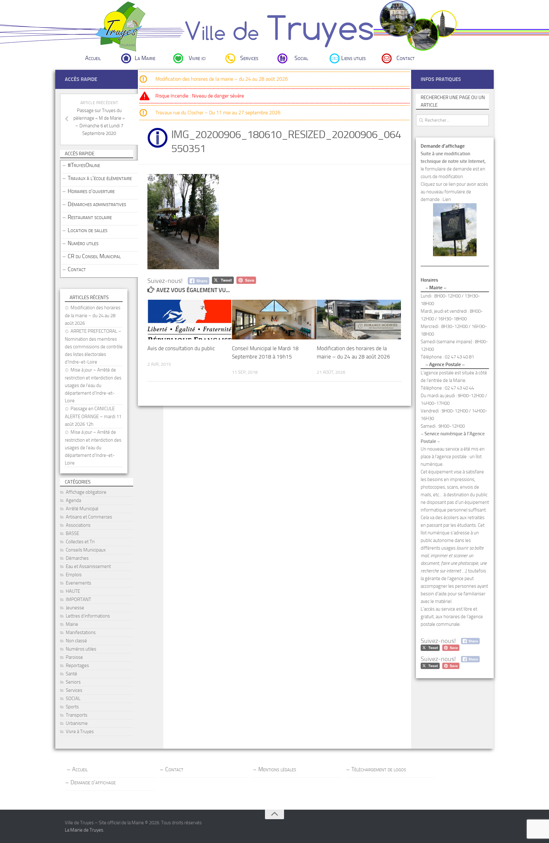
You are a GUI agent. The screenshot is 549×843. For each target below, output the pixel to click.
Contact (405, 58)
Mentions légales (277, 769)
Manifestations (81, 632)
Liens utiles (353, 58)
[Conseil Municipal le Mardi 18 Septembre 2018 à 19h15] (274, 319)
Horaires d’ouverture (91, 191)
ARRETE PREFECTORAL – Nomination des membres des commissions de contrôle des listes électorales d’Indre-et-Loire (94, 346)
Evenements (78, 583)
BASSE (72, 533)
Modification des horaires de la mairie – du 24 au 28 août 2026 (221, 79)
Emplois (74, 575)
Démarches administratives (97, 204)
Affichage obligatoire (86, 492)
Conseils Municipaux (86, 550)
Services (249, 58)
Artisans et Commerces (89, 517)
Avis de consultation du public (181, 348)
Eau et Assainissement (88, 566)
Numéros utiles (81, 649)
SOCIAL (73, 698)
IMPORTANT (78, 599)
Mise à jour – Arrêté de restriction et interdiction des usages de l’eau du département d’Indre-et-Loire (93, 385)
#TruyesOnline (84, 165)
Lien (447, 199)
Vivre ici (197, 58)
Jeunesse (75, 608)
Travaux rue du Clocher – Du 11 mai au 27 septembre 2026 (218, 113)
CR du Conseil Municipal (94, 256)
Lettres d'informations (88, 616)
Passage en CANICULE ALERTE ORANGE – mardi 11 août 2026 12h (93, 416)
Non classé (76, 641)
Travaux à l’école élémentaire (100, 178)
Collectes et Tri (80, 542)
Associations (78, 525)
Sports (72, 707)
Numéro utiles (83, 243)
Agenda (73, 500)
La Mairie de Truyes (84, 830)
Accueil (93, 58)
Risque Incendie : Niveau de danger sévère (199, 96)
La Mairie (145, 58)
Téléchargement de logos (378, 769)
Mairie (72, 624)
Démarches (77, 558)
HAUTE (73, 591)
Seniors (73, 682)
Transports (76, 715)
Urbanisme (77, 723)
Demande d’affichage (93, 782)
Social (301, 58)
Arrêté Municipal (82, 509)
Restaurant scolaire (90, 217)
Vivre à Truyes (80, 731)
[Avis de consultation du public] (189, 319)
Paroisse (74, 657)
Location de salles (87, 230)
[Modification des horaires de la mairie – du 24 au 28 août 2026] (359, 319)
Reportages (77, 665)
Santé (71, 674)
